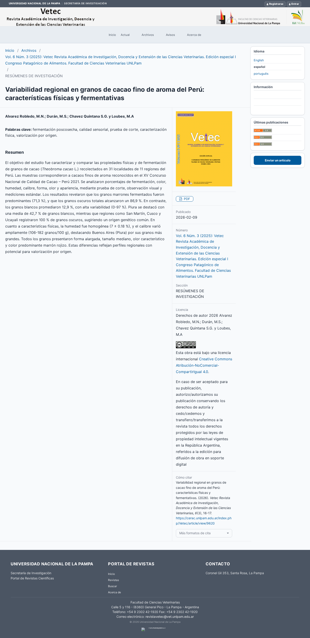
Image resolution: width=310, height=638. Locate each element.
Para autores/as (265, 102)
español (259, 67)
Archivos (148, 35)
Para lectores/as (265, 95)
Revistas (113, 580)
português (261, 73)
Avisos (170, 35)
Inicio (112, 35)
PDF (186, 199)
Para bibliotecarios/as (269, 109)
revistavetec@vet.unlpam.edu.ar (169, 616)
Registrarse (276, 3)
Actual (125, 35)
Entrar (295, 3)
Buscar (112, 586)
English (259, 60)
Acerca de (194, 35)
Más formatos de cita (195, 533)
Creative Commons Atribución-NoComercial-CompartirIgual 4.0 (204, 365)
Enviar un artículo (277, 160)
